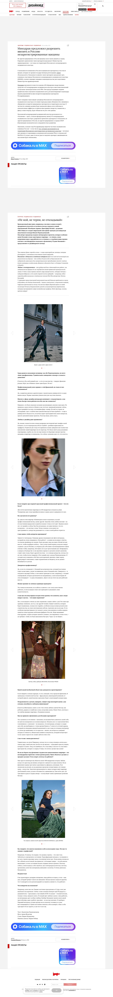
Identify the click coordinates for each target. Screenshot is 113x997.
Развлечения (25, 11)
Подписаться (28, 45)
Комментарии (65, 158)
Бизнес (77, 14)
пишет (59, 73)
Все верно (91, 9)
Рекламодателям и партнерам (50, 979)
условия (27, 990)
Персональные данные (74, 979)
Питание (19, 14)
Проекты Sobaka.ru (98, 1)
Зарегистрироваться (18, 1)
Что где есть (48, 11)
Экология (57, 11)
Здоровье (66, 11)
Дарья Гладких (15, 159)
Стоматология (52, 14)
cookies (41, 991)
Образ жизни (75, 11)
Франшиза (63, 979)
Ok (56, 990)
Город (18, 11)
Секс (60, 14)
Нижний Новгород (86, 1)
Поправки (21, 85)
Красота (40, 11)
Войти (10, 1)
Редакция (37, 979)
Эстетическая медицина (39, 14)
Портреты (20, 216)
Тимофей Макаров (16, 940)
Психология (26, 14)
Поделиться (37, 45)
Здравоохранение (68, 14)
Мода (33, 11)
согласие (35, 990)
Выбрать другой (82, 9)
